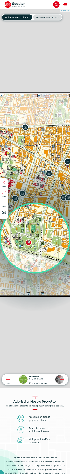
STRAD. (4, 196)
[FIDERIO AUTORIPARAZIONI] (25, 127)
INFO (4, 206)
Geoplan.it (65, 10)
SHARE (4, 186)
